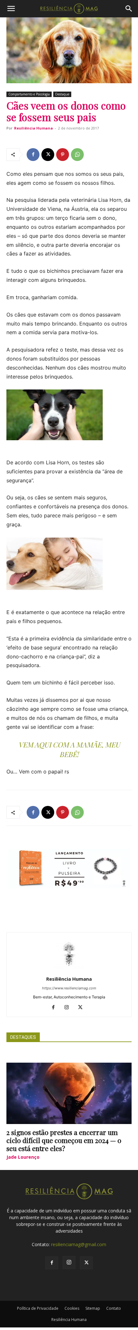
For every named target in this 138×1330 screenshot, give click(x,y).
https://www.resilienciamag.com (69, 988)
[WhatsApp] (77, 154)
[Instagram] (69, 1008)
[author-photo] (69, 970)
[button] (11, 8)
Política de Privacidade (37, 1308)
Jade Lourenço (22, 1157)
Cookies (72, 1308)
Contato (113, 1308)
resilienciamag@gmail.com (78, 1244)
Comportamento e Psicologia (29, 94)
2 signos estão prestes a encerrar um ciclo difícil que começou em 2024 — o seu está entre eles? (63, 1140)
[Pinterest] (62, 154)
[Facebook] (33, 154)
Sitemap (92, 1308)
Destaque (62, 94)
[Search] (129, 8)
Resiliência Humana (33, 128)
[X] (47, 154)
